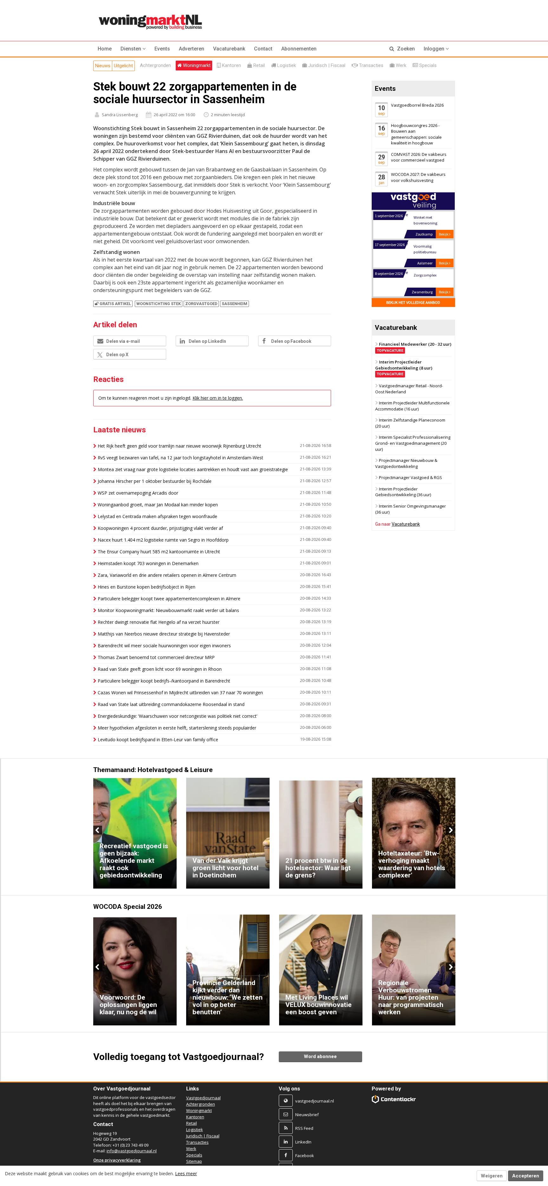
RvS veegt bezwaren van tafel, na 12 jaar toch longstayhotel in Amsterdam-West (180, 458)
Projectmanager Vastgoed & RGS (410, 477)
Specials (194, 1155)
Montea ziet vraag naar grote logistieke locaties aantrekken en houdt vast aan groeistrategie (193, 469)
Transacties (197, 1142)
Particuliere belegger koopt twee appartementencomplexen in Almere (169, 599)
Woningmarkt (199, 1110)
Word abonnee (320, 1056)
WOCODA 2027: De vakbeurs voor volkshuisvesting (418, 177)
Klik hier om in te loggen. (217, 398)
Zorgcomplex (424, 275)
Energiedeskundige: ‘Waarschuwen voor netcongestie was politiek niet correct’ (177, 716)
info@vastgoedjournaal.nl (132, 1151)
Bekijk (444, 234)
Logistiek (194, 1129)
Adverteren (191, 49)
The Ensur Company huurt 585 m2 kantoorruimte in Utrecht (159, 552)
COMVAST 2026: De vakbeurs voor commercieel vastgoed (419, 157)
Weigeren (492, 1176)
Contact (263, 49)
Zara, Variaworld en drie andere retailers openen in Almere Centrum (167, 575)
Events (162, 49)
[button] (133, 49)
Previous (97, 830)
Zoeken (405, 49)
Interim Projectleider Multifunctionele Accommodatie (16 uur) (412, 406)
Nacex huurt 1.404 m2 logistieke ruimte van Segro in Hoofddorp (163, 540)
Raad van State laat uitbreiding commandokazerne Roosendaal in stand (171, 704)
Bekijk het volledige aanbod (413, 302)
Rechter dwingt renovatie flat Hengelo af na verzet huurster (158, 622)
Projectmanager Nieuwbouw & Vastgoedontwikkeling (406, 463)
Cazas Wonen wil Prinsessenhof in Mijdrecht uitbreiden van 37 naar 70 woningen (180, 693)
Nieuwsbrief (307, 1114)
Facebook (304, 1155)
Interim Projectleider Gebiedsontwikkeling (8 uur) (403, 367)
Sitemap (194, 1161)
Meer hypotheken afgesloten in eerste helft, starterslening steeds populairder (177, 728)
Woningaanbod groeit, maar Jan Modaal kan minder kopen (158, 505)
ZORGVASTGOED (201, 303)
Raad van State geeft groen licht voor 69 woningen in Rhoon (160, 669)
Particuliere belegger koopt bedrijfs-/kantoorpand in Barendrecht (164, 681)
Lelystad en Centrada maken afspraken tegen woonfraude (157, 516)
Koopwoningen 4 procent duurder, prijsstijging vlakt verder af (160, 528)
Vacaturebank (229, 49)
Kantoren (195, 1117)
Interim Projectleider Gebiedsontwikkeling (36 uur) (403, 492)
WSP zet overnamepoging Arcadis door (138, 493)
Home (105, 49)
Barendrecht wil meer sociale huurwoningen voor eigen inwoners (164, 646)
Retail (191, 1123)
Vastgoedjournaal (203, 1098)
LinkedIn (303, 1142)
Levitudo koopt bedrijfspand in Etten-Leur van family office (158, 739)
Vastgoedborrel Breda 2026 (417, 105)
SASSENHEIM (234, 303)
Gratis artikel (115, 303)
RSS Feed (304, 1128)
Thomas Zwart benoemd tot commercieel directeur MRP (156, 657)
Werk (191, 1148)
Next (450, 830)
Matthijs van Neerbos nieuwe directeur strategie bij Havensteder (164, 634)
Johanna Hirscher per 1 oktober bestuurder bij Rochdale (155, 481)
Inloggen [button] (435, 49)
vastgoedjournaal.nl (314, 1101)
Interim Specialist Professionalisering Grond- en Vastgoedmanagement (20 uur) (412, 443)
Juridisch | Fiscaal (202, 1136)
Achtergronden (200, 1104)
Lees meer (186, 1173)
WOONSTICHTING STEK (158, 303)
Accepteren (525, 1176)
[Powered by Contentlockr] (394, 1099)
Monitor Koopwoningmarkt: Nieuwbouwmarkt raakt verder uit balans (168, 610)
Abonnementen (298, 49)
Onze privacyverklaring (117, 1160)
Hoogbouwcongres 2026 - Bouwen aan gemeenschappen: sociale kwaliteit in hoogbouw (416, 134)
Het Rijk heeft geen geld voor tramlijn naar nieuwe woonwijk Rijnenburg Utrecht (179, 446)
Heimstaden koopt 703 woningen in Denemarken (148, 563)
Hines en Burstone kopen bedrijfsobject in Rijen (146, 587)
